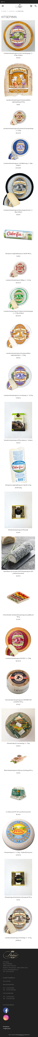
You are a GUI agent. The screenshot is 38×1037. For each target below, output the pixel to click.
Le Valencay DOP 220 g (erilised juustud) (18, 812)
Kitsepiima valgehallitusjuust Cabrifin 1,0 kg (18, 485)
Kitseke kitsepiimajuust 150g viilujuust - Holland (18, 440)
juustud (11, 11)
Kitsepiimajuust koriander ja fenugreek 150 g (18, 897)
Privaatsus (6, 1026)
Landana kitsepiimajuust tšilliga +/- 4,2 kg (18, 280)
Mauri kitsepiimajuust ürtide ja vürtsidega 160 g (18, 770)
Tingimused (6, 1028)
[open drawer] (2, 6)
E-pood (3, 11)
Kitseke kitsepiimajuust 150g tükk (18, 530)
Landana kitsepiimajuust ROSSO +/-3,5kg (18, 658)
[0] (31, 6)
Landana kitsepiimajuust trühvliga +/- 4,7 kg (18, 938)
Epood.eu (21, 1034)
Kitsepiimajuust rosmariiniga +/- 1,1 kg (18, 743)
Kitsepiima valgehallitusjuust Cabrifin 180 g (18, 253)
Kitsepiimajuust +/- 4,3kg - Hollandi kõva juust (18, 852)
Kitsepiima (20, 11)
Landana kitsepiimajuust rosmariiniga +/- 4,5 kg (18, 395)
